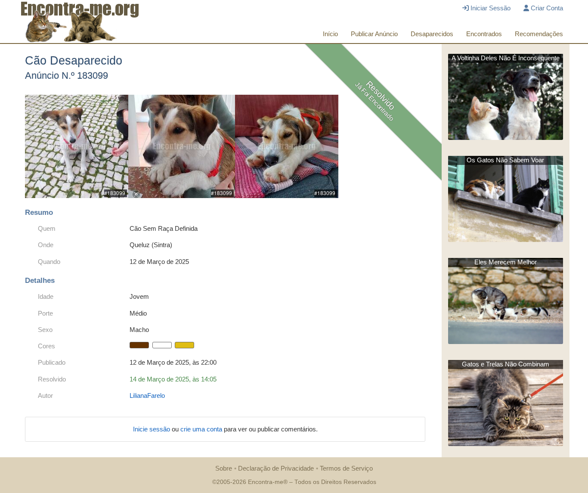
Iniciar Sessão (490, 8)
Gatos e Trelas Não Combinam (505, 364)
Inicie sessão (152, 429)
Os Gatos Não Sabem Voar (505, 160)
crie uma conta (202, 429)
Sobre (223, 468)
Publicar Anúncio (374, 33)
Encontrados (484, 33)
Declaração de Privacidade (276, 468)
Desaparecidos (432, 33)
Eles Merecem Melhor (505, 262)
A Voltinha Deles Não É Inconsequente (506, 58)
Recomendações (539, 33)
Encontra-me (265, 482)
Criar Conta (546, 8)
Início (330, 33)
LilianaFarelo (147, 395)
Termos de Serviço (346, 468)
